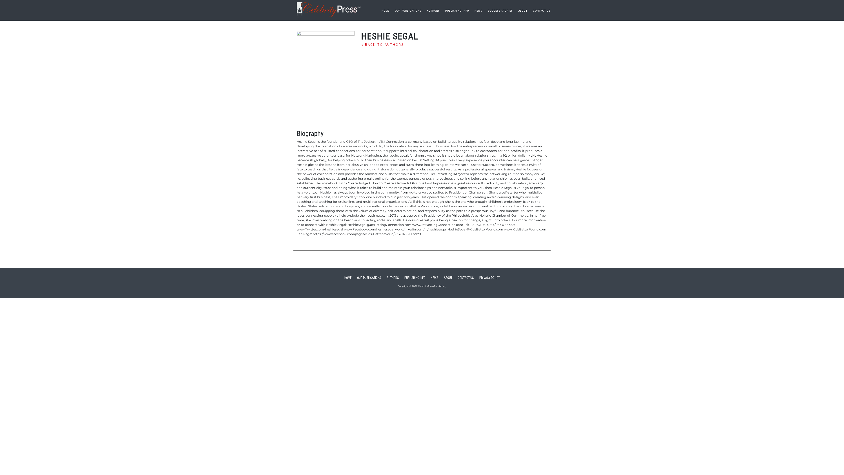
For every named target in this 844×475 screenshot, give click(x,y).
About (523, 10)
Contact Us (542, 10)
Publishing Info (457, 10)
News (478, 10)
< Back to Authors (382, 44)
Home (385, 10)
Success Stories (500, 10)
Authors (433, 10)
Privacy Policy (489, 278)
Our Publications (408, 10)
